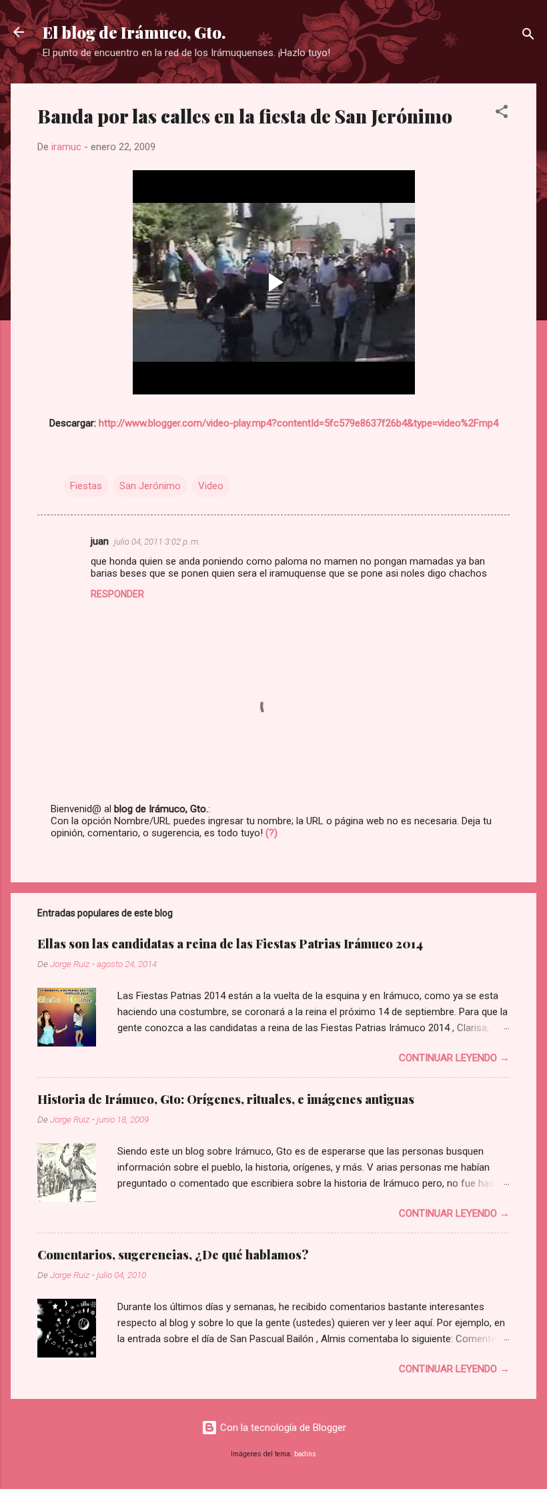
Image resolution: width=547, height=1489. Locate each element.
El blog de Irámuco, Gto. (134, 32)
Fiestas (86, 486)
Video (210, 486)
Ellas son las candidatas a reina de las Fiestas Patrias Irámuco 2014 (230, 944)
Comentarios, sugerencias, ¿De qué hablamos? (173, 1255)
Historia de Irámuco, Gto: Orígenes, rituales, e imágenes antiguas (225, 1099)
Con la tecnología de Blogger (281, 1428)
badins (305, 1454)
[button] (502, 113)
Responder (117, 594)
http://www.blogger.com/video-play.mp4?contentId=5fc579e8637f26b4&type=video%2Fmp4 (298, 423)
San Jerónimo (150, 486)
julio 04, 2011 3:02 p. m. (157, 542)
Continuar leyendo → (454, 1058)
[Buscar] (528, 36)
